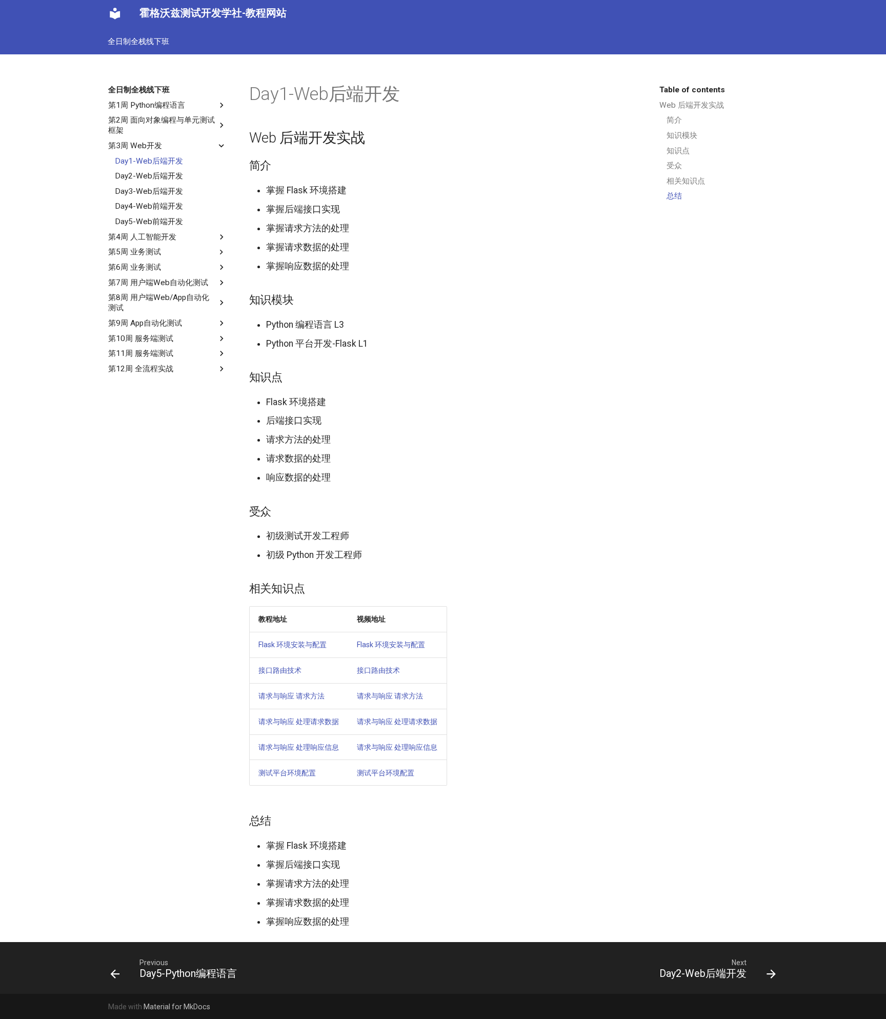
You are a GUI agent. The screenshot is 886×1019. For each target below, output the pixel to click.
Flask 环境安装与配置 (292, 645)
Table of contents (692, 89)
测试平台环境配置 (287, 773)
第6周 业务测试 (134, 267)
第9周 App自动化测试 (145, 323)
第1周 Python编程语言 (146, 105)
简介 (674, 120)
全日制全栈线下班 (139, 41)
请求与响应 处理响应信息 (298, 747)
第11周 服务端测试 (140, 353)
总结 (674, 196)
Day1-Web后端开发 (149, 161)
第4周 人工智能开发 (142, 237)
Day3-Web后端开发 (149, 191)
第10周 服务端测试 (140, 338)
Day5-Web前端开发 (149, 221)
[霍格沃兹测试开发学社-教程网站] (115, 13)
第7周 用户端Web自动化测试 (158, 282)
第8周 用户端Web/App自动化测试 (158, 302)
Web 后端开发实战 (691, 105)
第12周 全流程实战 (140, 368)
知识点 (678, 150)
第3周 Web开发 (135, 145)
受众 (674, 165)
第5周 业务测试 (134, 251)
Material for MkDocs (177, 1007)
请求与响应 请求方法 (291, 696)
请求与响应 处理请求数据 (298, 721)
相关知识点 (686, 181)
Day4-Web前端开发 (149, 206)
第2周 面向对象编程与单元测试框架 (161, 125)
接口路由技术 (279, 670)
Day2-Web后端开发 (149, 176)
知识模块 (682, 135)
